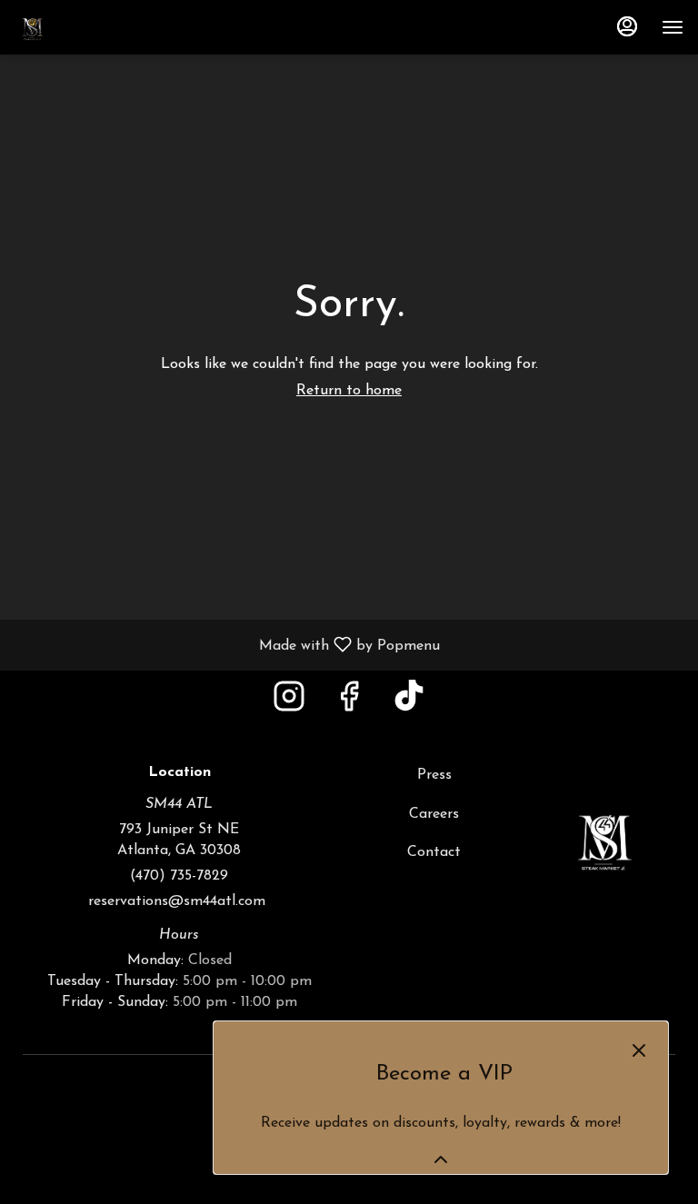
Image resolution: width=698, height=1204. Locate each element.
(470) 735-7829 (179, 876)
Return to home (349, 390)
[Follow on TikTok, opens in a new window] (409, 704)
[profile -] (627, 26)
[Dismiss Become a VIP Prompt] (639, 1050)
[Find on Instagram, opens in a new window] (289, 704)
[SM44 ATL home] (96, 27)
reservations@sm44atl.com (179, 901)
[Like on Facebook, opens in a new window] (349, 704)
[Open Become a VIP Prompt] (441, 1159)
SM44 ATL (604, 837)
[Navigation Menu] (673, 27)
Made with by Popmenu (227, 645)
